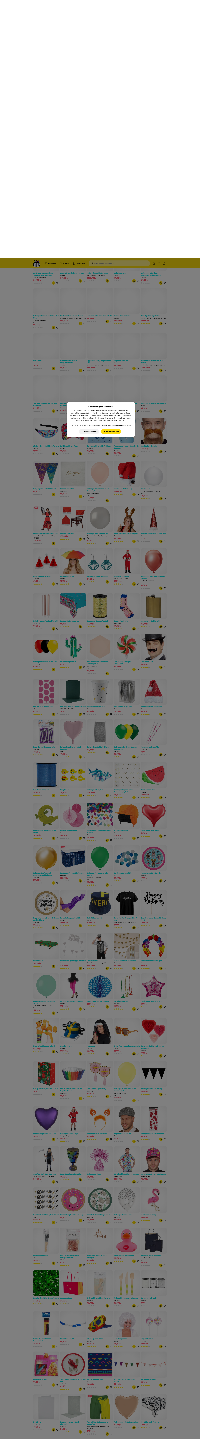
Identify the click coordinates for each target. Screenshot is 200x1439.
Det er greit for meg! (111, 173)
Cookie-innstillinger (89, 173)
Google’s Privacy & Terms (121, 167)
